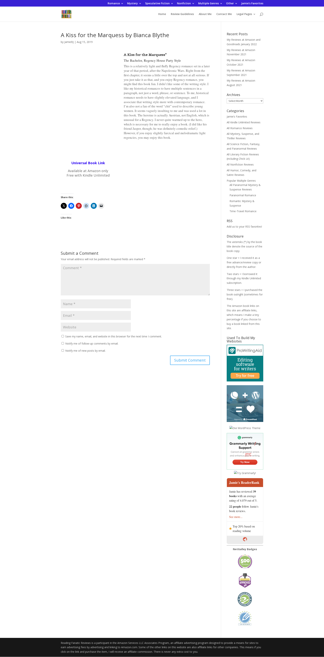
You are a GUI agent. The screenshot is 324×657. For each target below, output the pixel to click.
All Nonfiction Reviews (240, 164)
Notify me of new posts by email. (85, 350)
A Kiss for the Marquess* (145, 54)
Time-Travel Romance (243, 211)
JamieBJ (69, 42)
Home (162, 14)
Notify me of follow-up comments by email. (91, 343)
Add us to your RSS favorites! (244, 226)
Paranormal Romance (243, 195)
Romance (114, 3)
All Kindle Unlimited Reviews (243, 122)
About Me (205, 14)
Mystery (132, 3)
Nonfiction (184, 3)
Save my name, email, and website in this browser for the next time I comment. (113, 336)
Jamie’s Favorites (252, 3)
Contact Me (224, 14)
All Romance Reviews (240, 128)
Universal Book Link (88, 163)
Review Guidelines (182, 14)
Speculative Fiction (157, 3)
